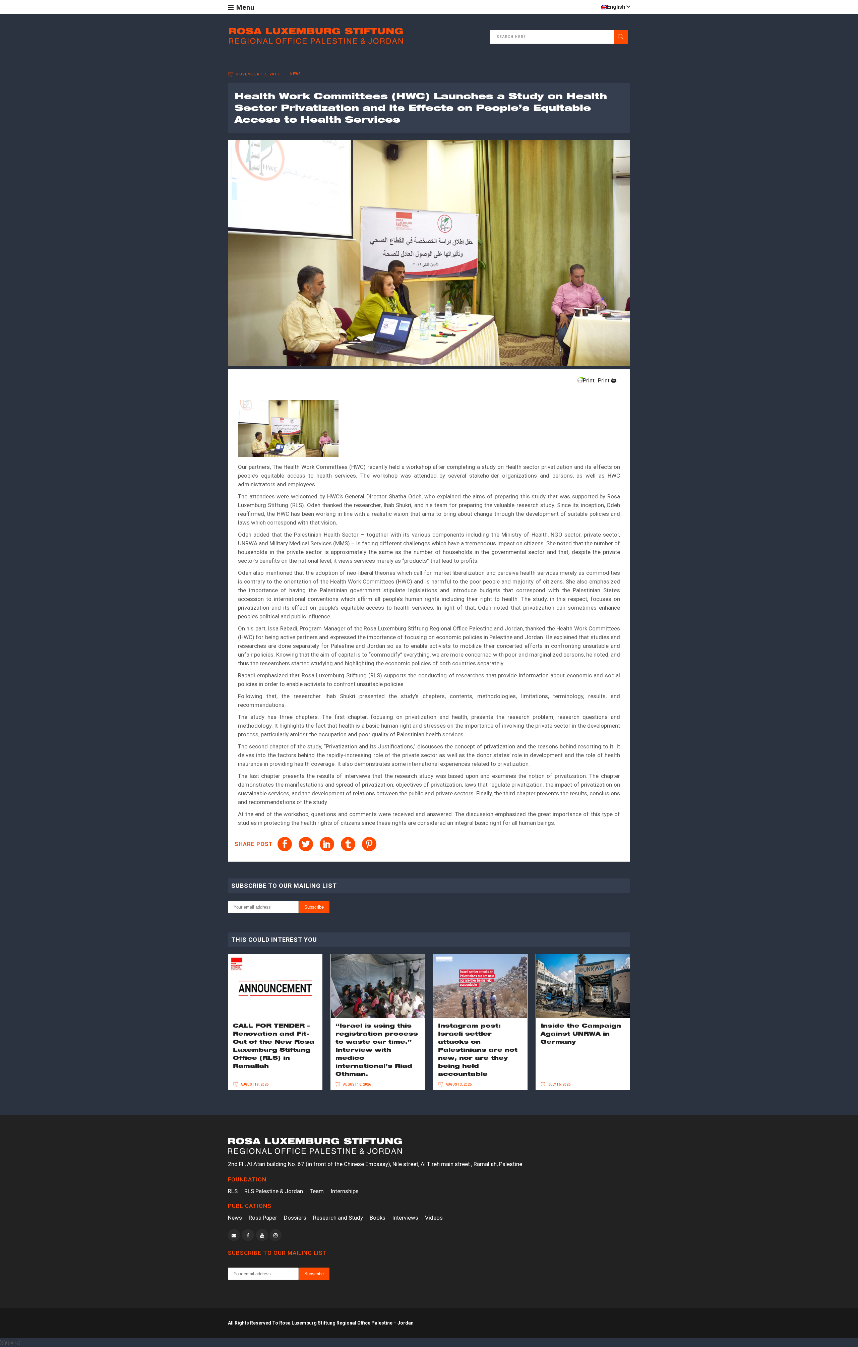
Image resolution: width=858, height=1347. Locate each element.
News (235, 1217)
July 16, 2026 (559, 1084)
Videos (434, 1217)
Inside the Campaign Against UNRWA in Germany (581, 1033)
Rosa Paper (263, 1217)
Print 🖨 (607, 380)
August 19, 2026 (254, 1084)
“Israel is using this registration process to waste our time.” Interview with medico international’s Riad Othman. (376, 1049)
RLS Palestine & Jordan (273, 1191)
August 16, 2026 (357, 1084)
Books (377, 1217)
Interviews (405, 1217)
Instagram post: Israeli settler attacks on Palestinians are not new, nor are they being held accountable (477, 1049)
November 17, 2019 (257, 74)
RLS (233, 1191)
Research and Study (338, 1217)
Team (317, 1191)
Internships (344, 1191)
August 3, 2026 (458, 1084)
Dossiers (295, 1217)
